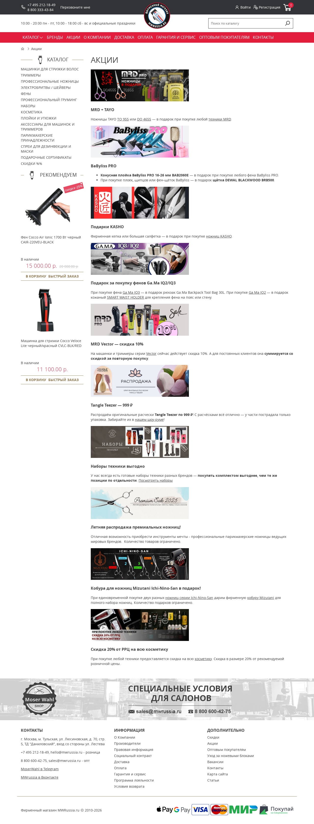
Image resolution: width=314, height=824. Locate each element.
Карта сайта (217, 774)
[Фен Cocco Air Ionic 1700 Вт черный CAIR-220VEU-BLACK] (45, 229)
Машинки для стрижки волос (50, 69)
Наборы (28, 106)
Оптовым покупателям (226, 749)
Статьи (213, 780)
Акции (36, 48)
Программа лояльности (134, 780)
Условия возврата (129, 786)
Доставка (122, 761)
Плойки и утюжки (38, 118)
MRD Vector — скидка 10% (117, 344)
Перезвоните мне (75, 7)
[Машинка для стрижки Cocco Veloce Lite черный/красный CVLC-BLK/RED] (45, 333)
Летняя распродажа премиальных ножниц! (136, 527)
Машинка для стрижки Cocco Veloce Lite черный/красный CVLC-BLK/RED (51, 343)
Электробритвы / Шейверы (46, 87)
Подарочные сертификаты (46, 157)
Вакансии (215, 761)
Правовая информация (133, 749)
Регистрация (269, 7)
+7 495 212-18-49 (41, 4)
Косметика (31, 112)
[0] (287, 10)
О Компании (124, 737)
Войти (245, 7)
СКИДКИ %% (31, 163)
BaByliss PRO (104, 166)
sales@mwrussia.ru (65, 760)
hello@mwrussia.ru (66, 752)
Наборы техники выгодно (118, 466)
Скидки (213, 737)
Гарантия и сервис (130, 774)
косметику (203, 658)
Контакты (215, 768)
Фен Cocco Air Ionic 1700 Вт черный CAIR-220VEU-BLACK (51, 239)
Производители (127, 743)
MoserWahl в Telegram (40, 769)
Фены (26, 93)
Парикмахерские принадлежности (37, 138)
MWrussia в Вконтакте (39, 777)
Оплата (120, 768)
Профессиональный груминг (49, 99)
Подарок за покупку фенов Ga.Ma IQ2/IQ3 (133, 283)
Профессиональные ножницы (50, 81)
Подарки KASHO (107, 226)
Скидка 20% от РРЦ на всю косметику (129, 649)
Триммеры (31, 75)
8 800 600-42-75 (34, 760)
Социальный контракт (133, 755)
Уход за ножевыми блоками (230, 755)
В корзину (36, 276)
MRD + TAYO (102, 109)
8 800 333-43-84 (40, 9)
